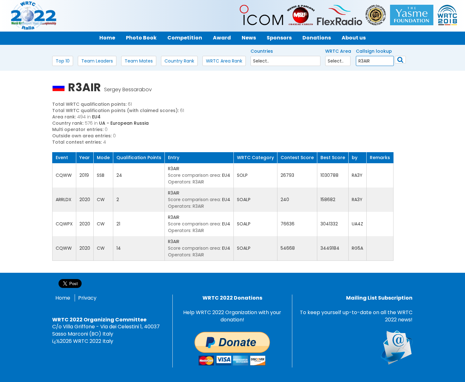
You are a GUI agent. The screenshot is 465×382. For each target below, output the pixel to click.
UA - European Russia (124, 123)
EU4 (96, 117)
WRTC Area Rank (224, 61)
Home (62, 297)
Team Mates (139, 61)
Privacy (87, 297)
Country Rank (179, 61)
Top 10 (63, 61)
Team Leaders (97, 61)
